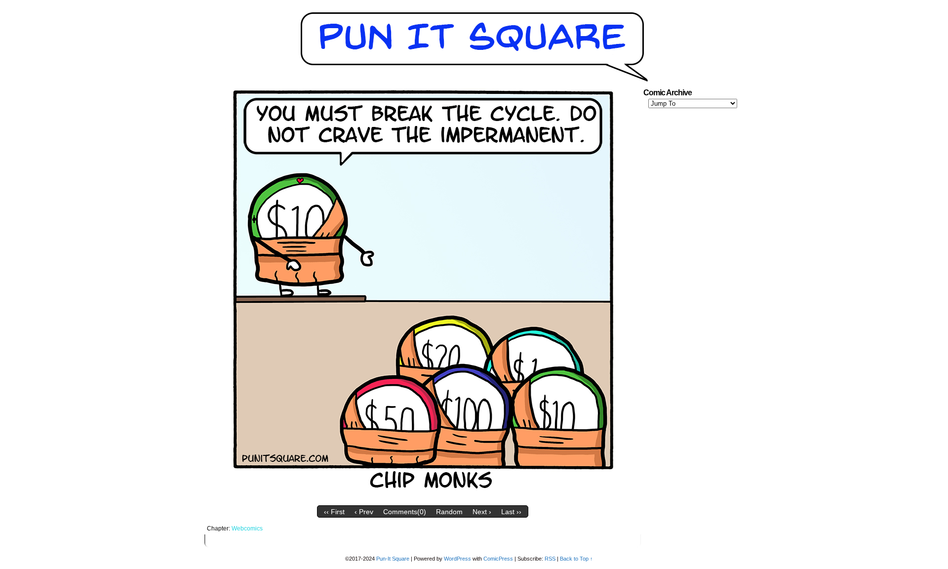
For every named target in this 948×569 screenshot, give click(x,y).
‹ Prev (364, 512)
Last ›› (511, 512)
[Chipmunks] (422, 498)
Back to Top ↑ (576, 559)
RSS (550, 559)
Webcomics (247, 528)
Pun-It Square (392, 559)
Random (449, 512)
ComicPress (498, 559)
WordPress (457, 559)
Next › (482, 512)
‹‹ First (334, 512)
